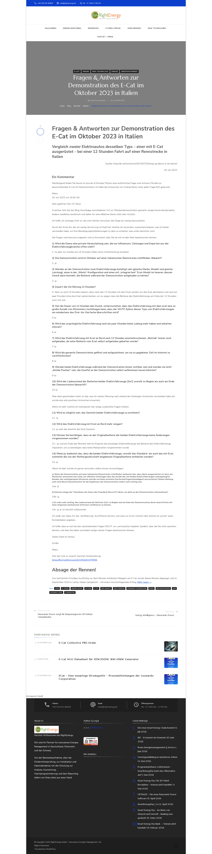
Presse (115, 71)
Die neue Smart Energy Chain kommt (156, 727)
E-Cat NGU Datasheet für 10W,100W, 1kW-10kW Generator (99, 659)
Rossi (151, 588)
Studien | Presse (113, 28)
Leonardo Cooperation (136, 588)
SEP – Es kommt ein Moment (152, 737)
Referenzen (93, 28)
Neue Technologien (157, 28)
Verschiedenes (134, 28)
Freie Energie (119, 588)
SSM (174, 588)
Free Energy (106, 588)
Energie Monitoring (72, 28)
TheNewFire (70, 592)
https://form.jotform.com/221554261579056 (74, 559)
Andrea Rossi (76, 588)
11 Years (65, 588)
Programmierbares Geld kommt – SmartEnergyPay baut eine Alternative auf (156, 770)
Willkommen (50, 28)
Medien (86, 71)
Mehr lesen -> (144, 582)
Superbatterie (56, 592)
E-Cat (77, 71)
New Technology (100, 71)
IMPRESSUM (96, 727)
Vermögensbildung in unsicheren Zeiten (157, 757)
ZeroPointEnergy (129, 71)
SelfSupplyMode (163, 588)
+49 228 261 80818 (45, 3)
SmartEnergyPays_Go (148, 804)
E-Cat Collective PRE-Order (77, 642)
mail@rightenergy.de (68, 3)
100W (57, 588)
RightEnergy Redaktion (98, 100)
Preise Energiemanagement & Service (156, 747)
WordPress (51, 849)
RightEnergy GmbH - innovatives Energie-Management (74, 842)
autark (88, 588)
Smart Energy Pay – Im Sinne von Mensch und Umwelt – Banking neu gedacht (155, 814)
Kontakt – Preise (105, 37)
